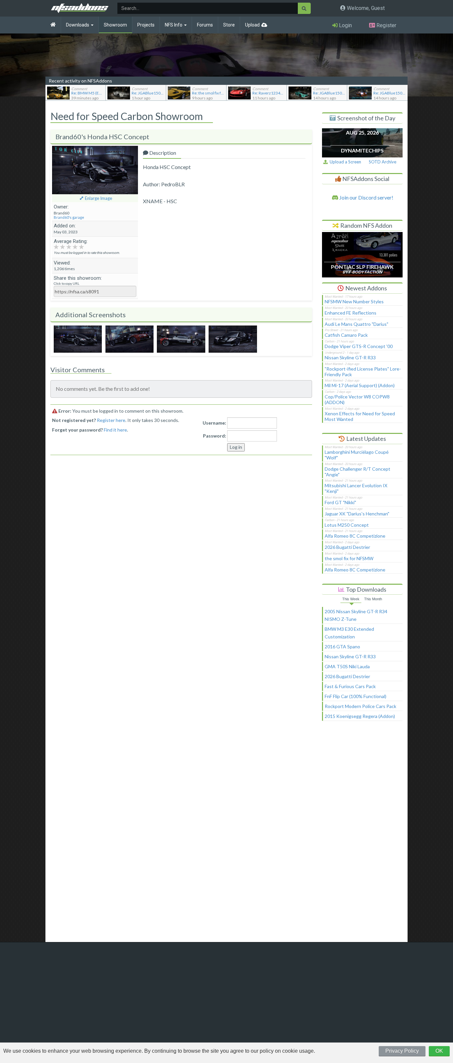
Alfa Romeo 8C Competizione (355, 536)
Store (229, 25)
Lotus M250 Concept (347, 525)
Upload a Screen (344, 161)
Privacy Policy (402, 1051)
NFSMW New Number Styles (354, 301)
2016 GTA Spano (342, 646)
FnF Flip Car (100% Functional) (355, 696)
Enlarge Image (98, 198)
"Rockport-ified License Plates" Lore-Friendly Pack (363, 371)
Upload (252, 25)
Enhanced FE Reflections (350, 313)
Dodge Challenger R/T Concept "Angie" (357, 471)
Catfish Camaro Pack (346, 335)
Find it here (115, 430)
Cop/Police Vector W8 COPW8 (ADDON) (357, 399)
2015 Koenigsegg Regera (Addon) (360, 716)
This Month (373, 599)
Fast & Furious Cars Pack (350, 686)
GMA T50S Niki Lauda (347, 666)
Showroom (115, 25)
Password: (214, 436)
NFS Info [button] (174, 25)
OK (439, 1051)
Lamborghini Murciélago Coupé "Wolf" (357, 454)
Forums (205, 25)
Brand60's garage (69, 217)
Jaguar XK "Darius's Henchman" (357, 513)
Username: (214, 423)
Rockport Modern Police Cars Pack (360, 706)
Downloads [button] (78, 25)
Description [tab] (162, 152)
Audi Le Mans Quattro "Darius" (356, 324)
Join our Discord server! (365, 197)
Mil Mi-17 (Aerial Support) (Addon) (360, 385)
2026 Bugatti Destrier (347, 547)
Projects (146, 25)
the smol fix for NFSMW (349, 558)
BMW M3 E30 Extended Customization (349, 632)
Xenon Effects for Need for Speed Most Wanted (360, 416)
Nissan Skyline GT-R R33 (350, 357)
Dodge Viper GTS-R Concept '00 (359, 346)
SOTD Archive (382, 161)
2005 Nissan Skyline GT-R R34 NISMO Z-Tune (356, 615)
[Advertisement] (362, 834)
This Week (350, 599)
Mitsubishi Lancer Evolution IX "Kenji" (356, 488)
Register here (111, 420)
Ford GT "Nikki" (340, 502)
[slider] (69, 246)
